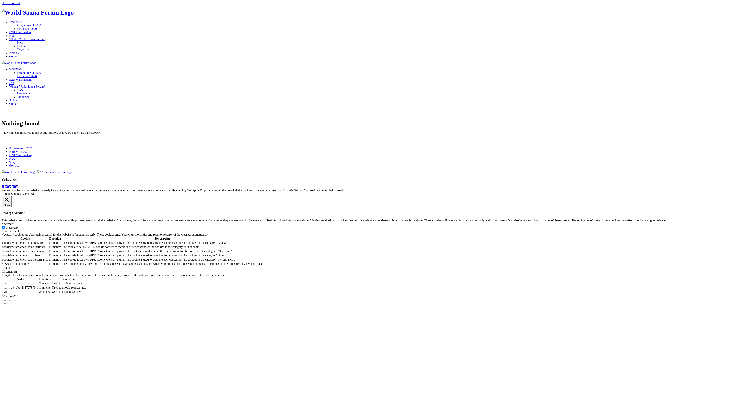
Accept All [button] (28, 193)
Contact (14, 56)
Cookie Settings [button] (11, 193)
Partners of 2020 (27, 28)
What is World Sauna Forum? (27, 39)
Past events (23, 46)
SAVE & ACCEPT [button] (13, 295)
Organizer (23, 49)
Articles (14, 52)
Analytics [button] (7, 267)
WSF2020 (15, 22)
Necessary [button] (8, 223)
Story (20, 42)
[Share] (6, 300)
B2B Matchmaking (20, 32)
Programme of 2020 (29, 25)
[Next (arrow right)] (6, 303)
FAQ (12, 35)
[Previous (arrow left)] (3, 303)
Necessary (12, 227)
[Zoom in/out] (14, 300)
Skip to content (11, 3)
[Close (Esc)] (3, 300)
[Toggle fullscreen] (10, 300)
